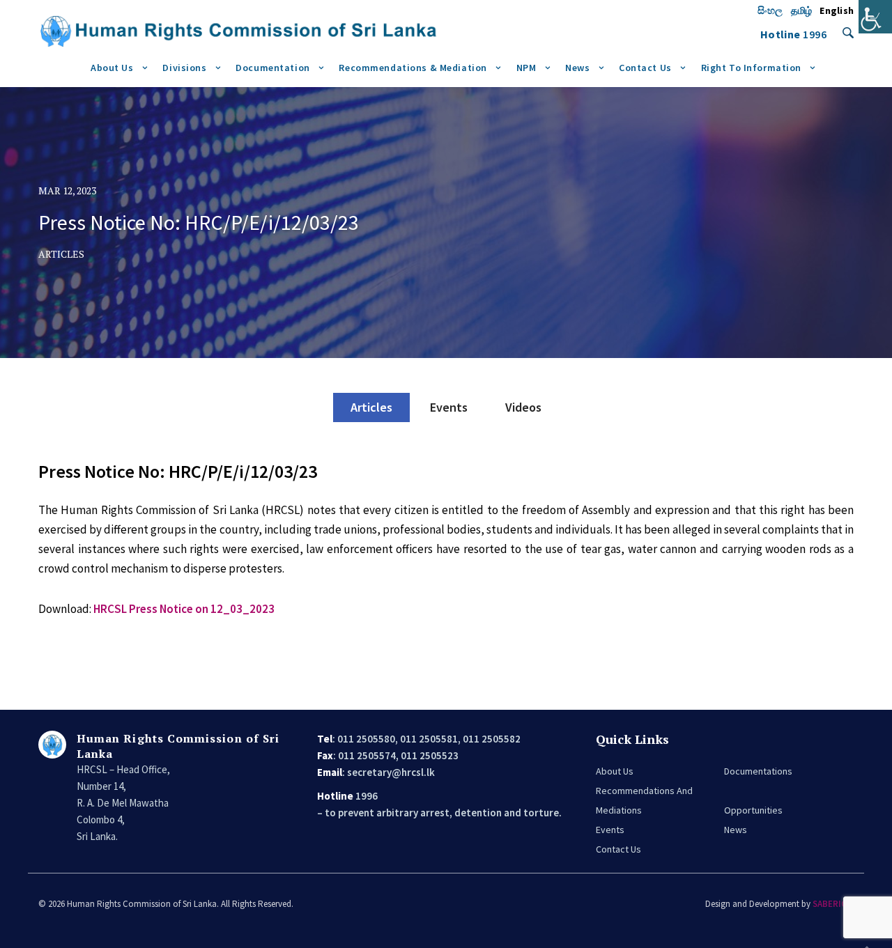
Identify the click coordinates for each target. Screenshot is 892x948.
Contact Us (645, 67)
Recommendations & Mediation (412, 67)
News (577, 67)
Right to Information (751, 67)
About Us (112, 67)
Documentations (758, 771)
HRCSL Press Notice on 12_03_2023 (184, 608)
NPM (526, 67)
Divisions (184, 67)
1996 (814, 34)
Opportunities (753, 810)
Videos (523, 407)
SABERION (833, 904)
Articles (371, 407)
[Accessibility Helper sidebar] (875, 16)
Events (449, 407)
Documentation (272, 67)
